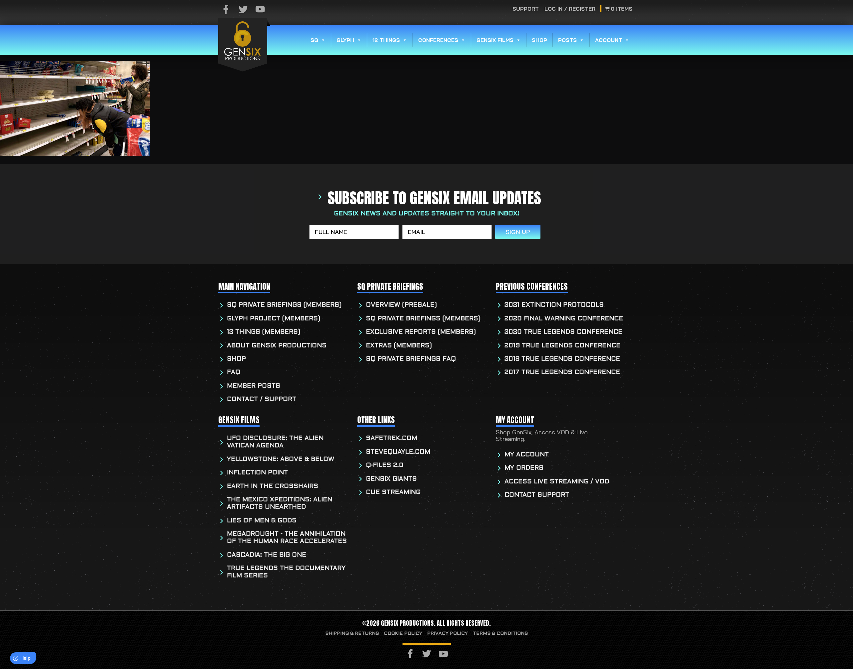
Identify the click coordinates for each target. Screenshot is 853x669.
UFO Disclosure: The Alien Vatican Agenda (275, 442)
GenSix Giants (391, 479)
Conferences (438, 40)
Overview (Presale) (401, 305)
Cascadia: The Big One (266, 555)
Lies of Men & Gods (262, 521)
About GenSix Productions (277, 346)
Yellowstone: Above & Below (280, 459)
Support (526, 8)
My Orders (523, 468)
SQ (314, 40)
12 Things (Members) (263, 332)
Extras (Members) (399, 346)
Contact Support (536, 495)
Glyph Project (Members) (273, 319)
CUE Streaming (393, 492)
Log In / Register (569, 8)
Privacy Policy (447, 633)
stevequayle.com (398, 452)
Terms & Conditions (500, 633)
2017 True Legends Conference (562, 372)
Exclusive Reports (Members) (421, 332)
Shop (539, 40)
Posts (567, 40)
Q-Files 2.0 (385, 465)
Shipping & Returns (352, 633)
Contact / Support (261, 399)
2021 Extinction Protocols (554, 305)
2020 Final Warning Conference (563, 319)
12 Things (386, 40)
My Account (526, 455)
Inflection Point (257, 473)
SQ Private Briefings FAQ (411, 359)
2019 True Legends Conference (562, 346)
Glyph (345, 40)
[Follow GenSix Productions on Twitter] (243, 10)
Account (608, 40)
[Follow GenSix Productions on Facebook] (226, 10)
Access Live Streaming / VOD (556, 482)
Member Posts (253, 386)
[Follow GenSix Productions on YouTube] (260, 10)
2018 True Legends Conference (562, 359)
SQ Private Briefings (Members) (284, 305)
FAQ (233, 372)
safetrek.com (391, 438)
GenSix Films (494, 40)
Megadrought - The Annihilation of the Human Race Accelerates (287, 537)
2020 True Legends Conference (563, 332)
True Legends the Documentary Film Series (286, 572)
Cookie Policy (403, 633)
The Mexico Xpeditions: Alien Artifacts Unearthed (279, 503)
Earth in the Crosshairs (272, 486)
